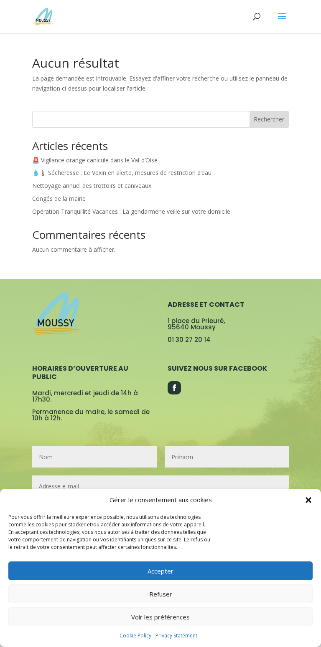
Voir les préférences (160, 617)
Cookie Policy (135, 635)
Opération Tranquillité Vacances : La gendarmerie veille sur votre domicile (131, 211)
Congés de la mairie (59, 198)
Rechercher (269, 119)
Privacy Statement (176, 635)
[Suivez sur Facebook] (174, 387)
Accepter (160, 571)
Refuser (160, 594)
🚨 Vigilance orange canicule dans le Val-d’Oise (95, 160)
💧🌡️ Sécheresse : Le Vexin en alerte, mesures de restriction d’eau (121, 173)
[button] (308, 500)
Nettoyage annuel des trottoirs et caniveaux (91, 186)
